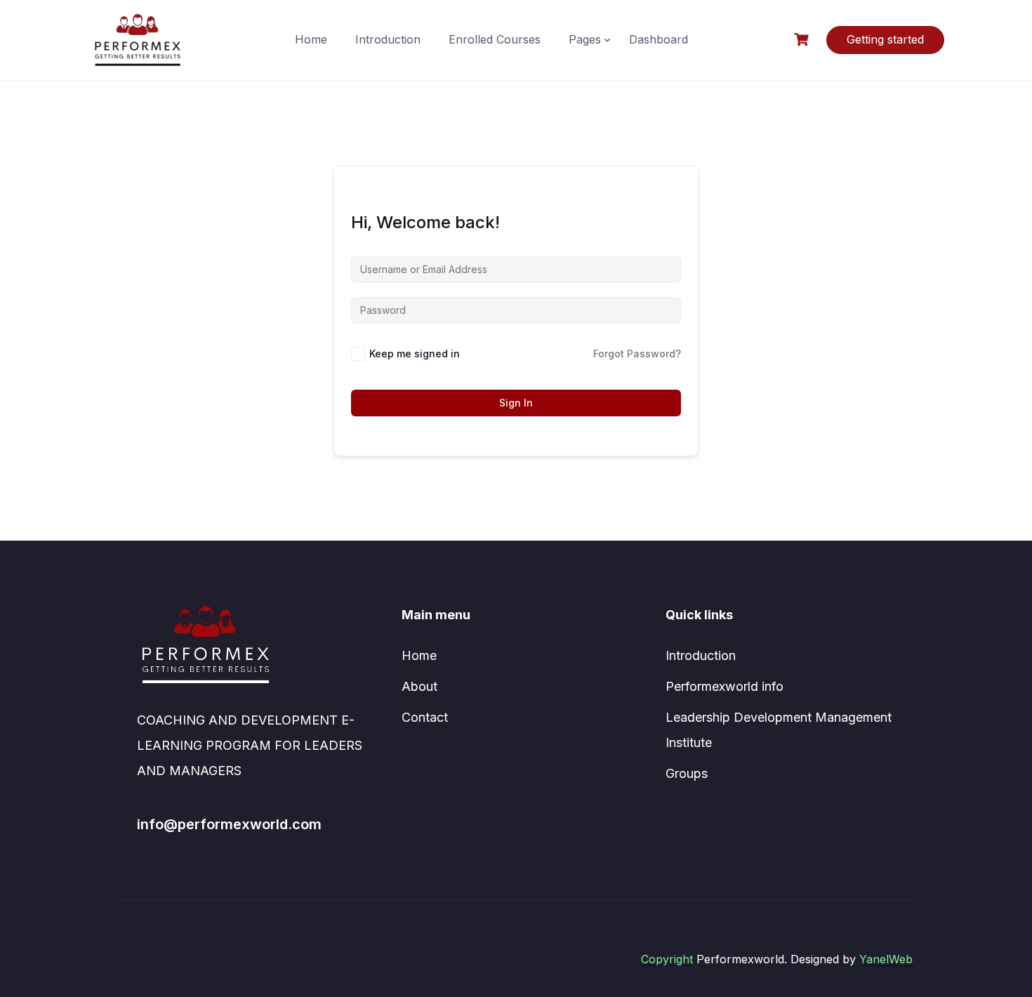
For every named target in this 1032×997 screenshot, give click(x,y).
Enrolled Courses (495, 39)
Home (311, 39)
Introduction (388, 39)
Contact (425, 717)
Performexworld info (724, 686)
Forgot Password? (637, 353)
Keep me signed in (414, 353)
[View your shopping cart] (803, 39)
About (419, 686)
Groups (687, 773)
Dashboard (658, 39)
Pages (585, 39)
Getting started (885, 39)
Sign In (516, 403)
